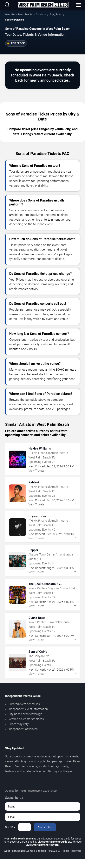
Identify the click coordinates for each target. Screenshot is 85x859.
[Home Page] (43, 5)
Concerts (41, 14)
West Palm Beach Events (18, 14)
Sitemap (41, 850)
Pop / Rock (56, 14)
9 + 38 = (10, 827)
